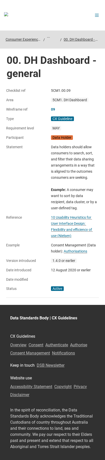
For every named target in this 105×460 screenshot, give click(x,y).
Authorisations (75, 251)
